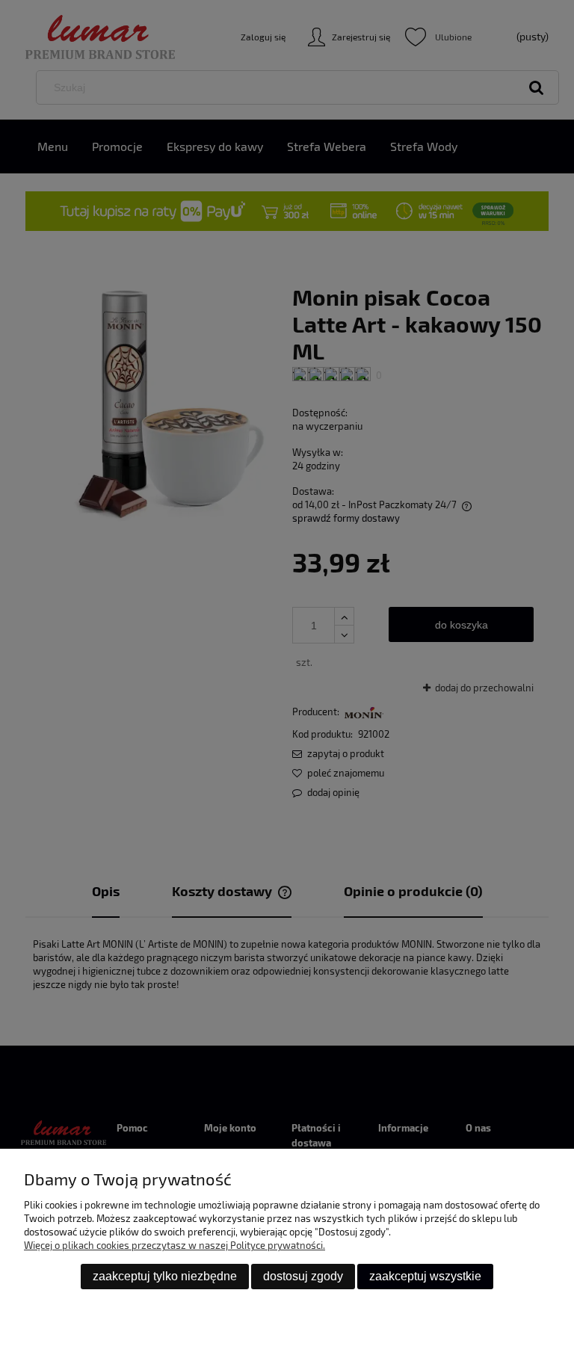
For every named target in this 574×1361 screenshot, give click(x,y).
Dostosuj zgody (303, 1276)
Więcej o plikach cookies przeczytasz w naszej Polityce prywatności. (174, 1245)
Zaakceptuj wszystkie (425, 1276)
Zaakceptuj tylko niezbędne (165, 1276)
